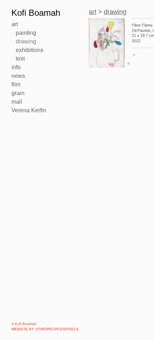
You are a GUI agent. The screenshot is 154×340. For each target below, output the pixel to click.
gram (17, 93)
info (16, 67)
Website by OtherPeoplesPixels (44, 329)
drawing (26, 41)
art (14, 24)
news (18, 76)
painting (26, 33)
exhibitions (29, 50)
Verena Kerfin (28, 110)
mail (16, 102)
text (20, 59)
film (15, 84)
